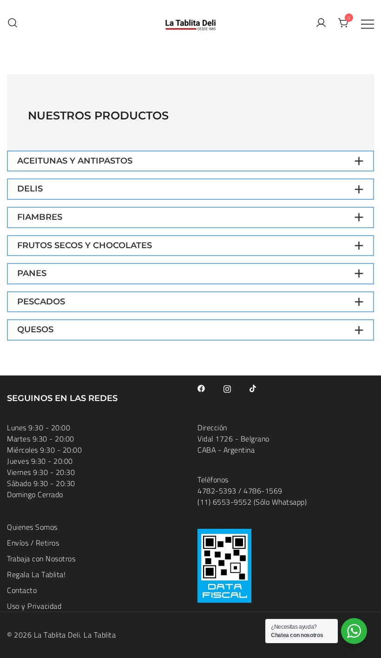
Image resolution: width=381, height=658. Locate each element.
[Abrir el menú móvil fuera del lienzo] (367, 23)
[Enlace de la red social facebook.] (201, 388)
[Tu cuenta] (321, 23)
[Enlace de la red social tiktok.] (253, 388)
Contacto (22, 590)
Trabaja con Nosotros (41, 559)
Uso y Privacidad (34, 606)
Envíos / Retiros (33, 543)
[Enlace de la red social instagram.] (227, 388)
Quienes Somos (32, 527)
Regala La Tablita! (36, 574)
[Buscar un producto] (12, 23)
